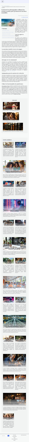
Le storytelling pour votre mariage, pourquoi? (11, 120)
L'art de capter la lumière (5, 30)
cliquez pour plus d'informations (10, 70)
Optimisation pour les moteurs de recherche (8, 35)
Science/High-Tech (6, 5)
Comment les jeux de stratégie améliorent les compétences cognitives (20, 262)
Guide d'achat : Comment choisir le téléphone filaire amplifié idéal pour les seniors (8, 341)
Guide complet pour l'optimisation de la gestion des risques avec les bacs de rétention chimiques (14, 326)
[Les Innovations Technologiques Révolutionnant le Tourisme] (20, 377)
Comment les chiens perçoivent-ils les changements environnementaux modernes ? (8, 263)
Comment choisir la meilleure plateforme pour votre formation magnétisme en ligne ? (20, 186)
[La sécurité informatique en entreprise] (14, 399)
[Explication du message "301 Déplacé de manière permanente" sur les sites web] (14, 243)
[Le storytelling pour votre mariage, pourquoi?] (11, 116)
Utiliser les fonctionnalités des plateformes (8, 37)
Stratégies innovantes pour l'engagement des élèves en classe (14, 288)
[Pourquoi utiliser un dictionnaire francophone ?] (11, 106)
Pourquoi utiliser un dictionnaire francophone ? (11, 110)
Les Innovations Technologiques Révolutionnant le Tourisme (20, 380)
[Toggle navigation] (2, 1)
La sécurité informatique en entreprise (11, 403)
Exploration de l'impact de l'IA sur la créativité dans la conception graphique (14, 211)
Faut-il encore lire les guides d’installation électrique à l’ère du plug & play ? (8, 147)
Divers (14, 440)
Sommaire (5, 28)
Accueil (2, 5)
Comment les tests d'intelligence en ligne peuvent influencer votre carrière (21, 302)
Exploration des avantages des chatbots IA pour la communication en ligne (8, 302)
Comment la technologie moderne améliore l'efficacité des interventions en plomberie (14, 365)
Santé (14, 437)
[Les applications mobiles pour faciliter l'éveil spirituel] (8, 377)
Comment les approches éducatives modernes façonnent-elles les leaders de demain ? (14, 172)
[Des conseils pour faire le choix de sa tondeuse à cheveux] (13, 126)
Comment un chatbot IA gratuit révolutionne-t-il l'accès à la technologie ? (20, 146)
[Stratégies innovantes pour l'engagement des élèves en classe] (14, 282)
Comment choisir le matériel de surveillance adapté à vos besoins (20, 224)
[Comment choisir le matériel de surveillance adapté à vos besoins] (20, 222)
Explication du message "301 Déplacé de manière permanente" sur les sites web (14, 249)
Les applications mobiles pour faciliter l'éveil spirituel (8, 379)
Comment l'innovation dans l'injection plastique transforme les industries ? (8, 186)
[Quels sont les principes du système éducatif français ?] (8, 416)
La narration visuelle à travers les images (7, 32)
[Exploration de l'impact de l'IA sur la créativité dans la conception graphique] (14, 205)
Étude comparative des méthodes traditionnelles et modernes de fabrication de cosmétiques (21, 341)
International (14, 436)
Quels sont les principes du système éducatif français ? (8, 418)
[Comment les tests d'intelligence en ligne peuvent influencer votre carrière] (20, 299)
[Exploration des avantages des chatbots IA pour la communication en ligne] (8, 299)
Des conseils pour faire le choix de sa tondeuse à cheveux (13, 131)
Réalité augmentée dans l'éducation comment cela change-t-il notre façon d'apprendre (8, 225)
